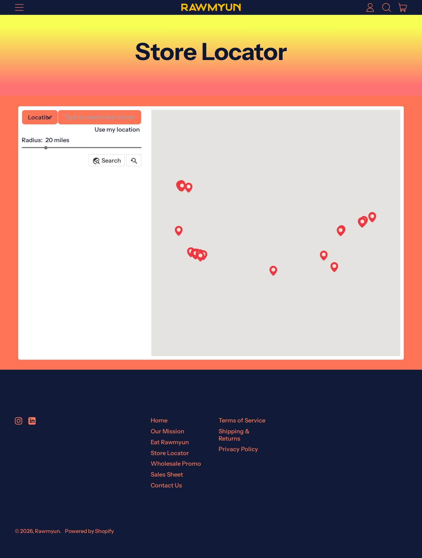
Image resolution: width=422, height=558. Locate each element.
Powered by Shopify (89, 531)
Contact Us (166, 485)
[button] (386, 7)
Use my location (117, 129)
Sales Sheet (167, 474)
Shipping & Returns (234, 435)
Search (106, 161)
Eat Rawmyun (170, 442)
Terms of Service (242, 420)
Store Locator (170, 453)
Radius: (32, 140)
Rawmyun (47, 531)
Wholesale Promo (176, 463)
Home (159, 420)
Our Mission (167, 431)
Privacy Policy (238, 449)
